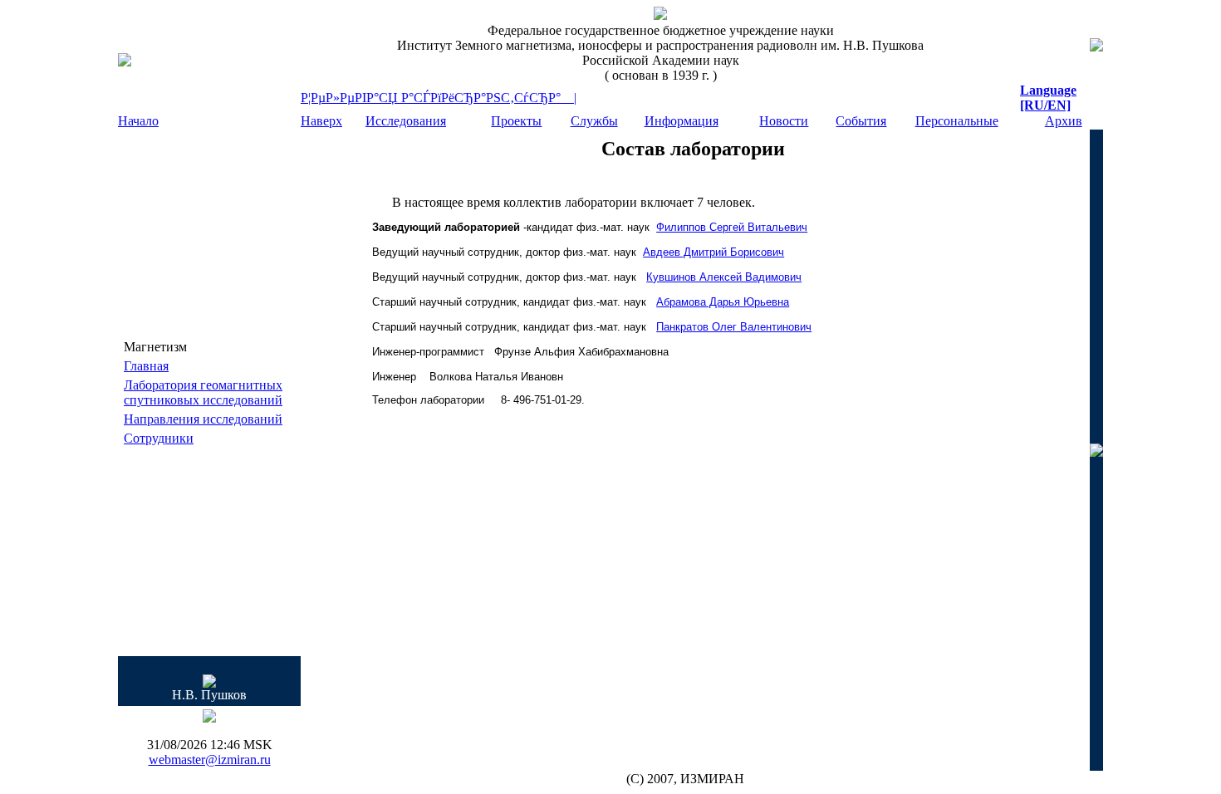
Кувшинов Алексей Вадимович (724, 277)
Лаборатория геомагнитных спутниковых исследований (203, 392)
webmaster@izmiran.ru (210, 759)
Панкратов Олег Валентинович (734, 327)
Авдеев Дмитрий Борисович (713, 252)
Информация (681, 121)
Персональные (956, 121)
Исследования (405, 121)
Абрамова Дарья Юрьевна (722, 302)
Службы (594, 121)
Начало (138, 121)
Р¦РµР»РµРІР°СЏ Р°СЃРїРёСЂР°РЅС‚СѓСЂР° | (438, 98)
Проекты (516, 121)
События (861, 121)
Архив (1063, 121)
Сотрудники (159, 438)
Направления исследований (203, 419)
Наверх (321, 121)
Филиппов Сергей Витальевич (731, 227)
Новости (783, 121)
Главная (146, 366)
